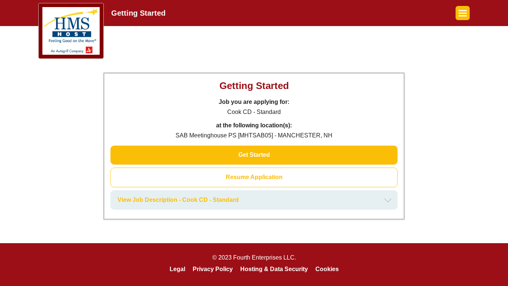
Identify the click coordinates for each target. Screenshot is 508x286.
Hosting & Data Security (274, 269)
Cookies (327, 269)
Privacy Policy (213, 269)
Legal (177, 269)
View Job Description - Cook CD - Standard (178, 200)
